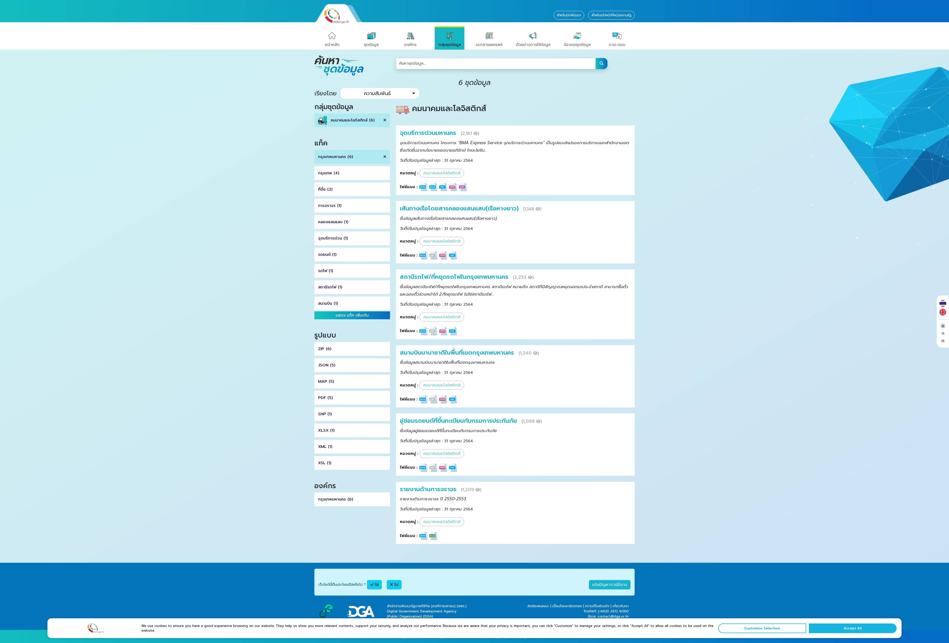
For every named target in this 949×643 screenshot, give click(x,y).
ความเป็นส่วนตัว (597, 606)
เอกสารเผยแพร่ (489, 45)
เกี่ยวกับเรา (621, 606)
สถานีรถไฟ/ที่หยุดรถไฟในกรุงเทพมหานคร (455, 276)
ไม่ (395, 585)
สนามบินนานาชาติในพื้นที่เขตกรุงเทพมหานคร (458, 352)
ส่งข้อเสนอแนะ (538, 606)
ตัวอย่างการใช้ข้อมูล (533, 45)
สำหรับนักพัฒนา (569, 15)
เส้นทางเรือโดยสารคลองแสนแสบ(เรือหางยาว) (460, 208)
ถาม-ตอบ (617, 45)
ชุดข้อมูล (371, 45)
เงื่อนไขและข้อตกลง (567, 606)
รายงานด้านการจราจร (429, 489)
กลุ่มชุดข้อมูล (449, 45)
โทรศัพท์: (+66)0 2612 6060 (606, 611)
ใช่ (376, 585)
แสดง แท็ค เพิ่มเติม (352, 315)
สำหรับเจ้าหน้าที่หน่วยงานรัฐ (611, 15)
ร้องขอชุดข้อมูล (577, 45)
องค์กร (410, 45)
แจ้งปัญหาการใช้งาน (609, 585)
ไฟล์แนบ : (408, 187)
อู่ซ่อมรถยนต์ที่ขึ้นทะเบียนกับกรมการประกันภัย (459, 420)
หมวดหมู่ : (409, 173)
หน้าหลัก (332, 45)
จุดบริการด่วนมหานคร (429, 132)
